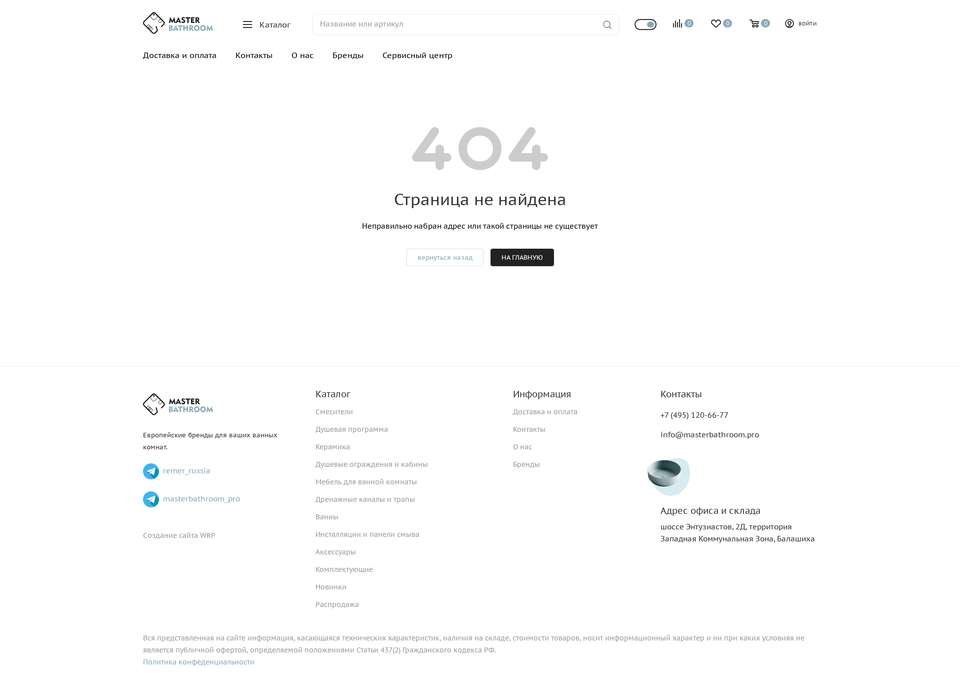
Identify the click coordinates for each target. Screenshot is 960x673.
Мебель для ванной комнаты (366, 481)
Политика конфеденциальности (198, 661)
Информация (542, 394)
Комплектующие (344, 569)
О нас (522, 446)
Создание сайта (170, 535)
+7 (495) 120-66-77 (694, 415)
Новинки (331, 586)
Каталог (333, 394)
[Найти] (607, 24)
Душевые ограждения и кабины (372, 464)
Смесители (334, 411)
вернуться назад (445, 257)
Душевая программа (352, 429)
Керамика (333, 446)
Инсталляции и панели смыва (368, 534)
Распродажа (337, 604)
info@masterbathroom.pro (709, 434)
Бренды (526, 464)
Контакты (529, 429)
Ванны (327, 516)
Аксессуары (336, 551)
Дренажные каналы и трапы (365, 499)
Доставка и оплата (545, 411)
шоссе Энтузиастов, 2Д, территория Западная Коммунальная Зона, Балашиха (737, 524)
